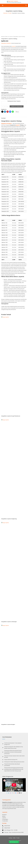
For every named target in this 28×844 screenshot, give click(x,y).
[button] (26, 5)
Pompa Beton (5, 819)
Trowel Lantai (5, 820)
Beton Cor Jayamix (9, 36)
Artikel (14, 837)
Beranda (3, 36)
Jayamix (4, 817)
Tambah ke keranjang (16, 106)
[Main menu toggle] (2, 5)
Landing (10, 837)
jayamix (13, 46)
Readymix (4, 814)
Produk (17, 837)
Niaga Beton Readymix (6, 43)
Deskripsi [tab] (3, 118)
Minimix (3, 816)
